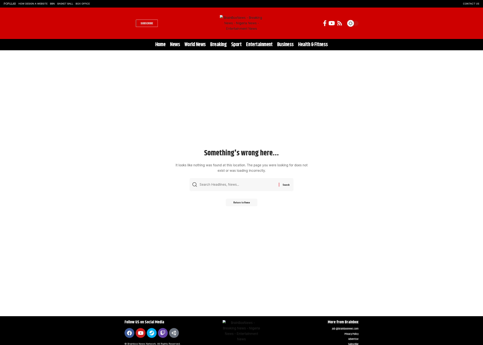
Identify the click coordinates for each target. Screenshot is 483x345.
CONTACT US (471, 3)
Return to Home (241, 202)
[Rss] (339, 23)
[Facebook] (325, 23)
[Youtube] (140, 333)
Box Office (83, 3)
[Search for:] (238, 184)
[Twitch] (163, 333)
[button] (129, 23)
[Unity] (174, 333)
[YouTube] (332, 23)
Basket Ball (65, 3)
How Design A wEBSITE (33, 3)
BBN (52, 3)
